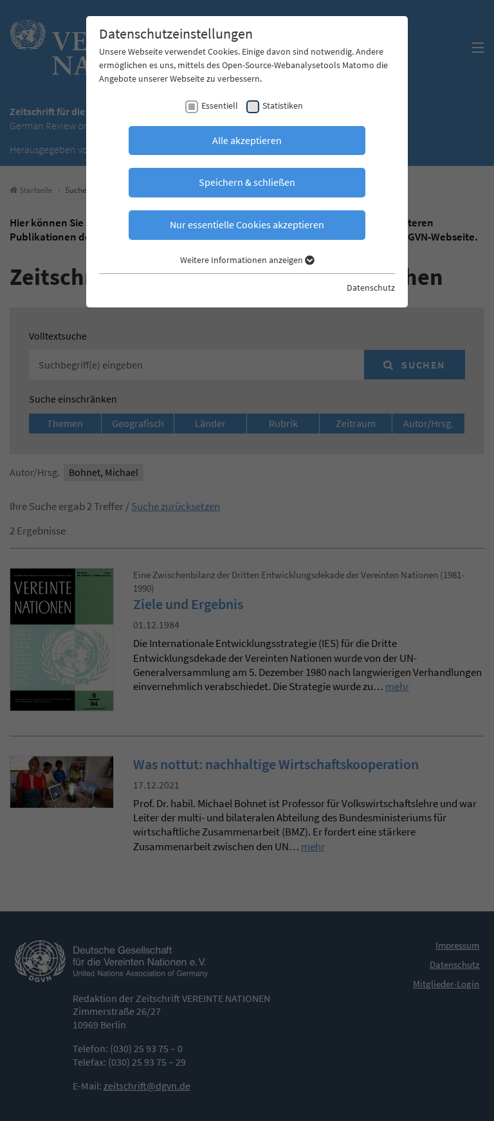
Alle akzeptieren (247, 140)
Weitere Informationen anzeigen (242, 260)
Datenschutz (371, 287)
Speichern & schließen (247, 182)
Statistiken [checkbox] (282, 105)
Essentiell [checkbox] (219, 105)
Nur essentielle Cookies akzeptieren (247, 224)
